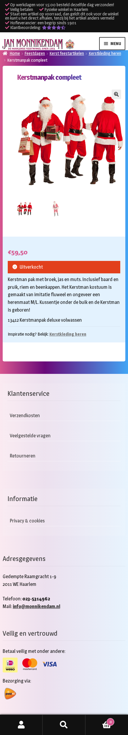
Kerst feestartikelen (66, 53)
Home (15, 53)
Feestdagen (34, 53)
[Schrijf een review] (53, 27)
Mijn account (21, 725)
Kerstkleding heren (105, 53)
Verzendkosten (25, 415)
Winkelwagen (98, 720)
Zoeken (64, 725)
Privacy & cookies (27, 521)
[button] (116, 94)
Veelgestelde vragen (30, 436)
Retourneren (22, 456)
